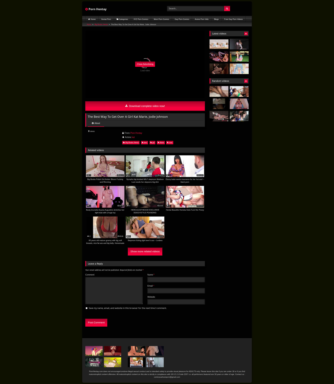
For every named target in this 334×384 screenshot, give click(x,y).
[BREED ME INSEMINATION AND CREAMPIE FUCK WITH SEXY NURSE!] (94, 362)
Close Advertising (145, 64)
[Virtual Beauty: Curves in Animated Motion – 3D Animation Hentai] (239, 44)
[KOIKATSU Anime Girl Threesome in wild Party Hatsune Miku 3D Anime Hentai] (239, 56)
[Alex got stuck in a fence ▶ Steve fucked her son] (112, 362)
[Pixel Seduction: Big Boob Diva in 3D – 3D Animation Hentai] (219, 56)
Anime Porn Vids (201, 19)
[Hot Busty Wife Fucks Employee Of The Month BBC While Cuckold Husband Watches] (239, 91)
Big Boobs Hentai (101, 24)
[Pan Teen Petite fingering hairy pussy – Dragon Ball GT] (94, 351)
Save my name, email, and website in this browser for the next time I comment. (128, 308)
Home (93, 19)
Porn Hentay (97, 9)
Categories (123, 19)
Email (150, 286)
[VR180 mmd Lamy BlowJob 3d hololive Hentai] (219, 44)
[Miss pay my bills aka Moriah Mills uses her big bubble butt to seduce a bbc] (136, 351)
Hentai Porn (106, 19)
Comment (89, 275)
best (145, 142)
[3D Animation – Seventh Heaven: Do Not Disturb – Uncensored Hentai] (239, 116)
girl (153, 142)
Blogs (216, 19)
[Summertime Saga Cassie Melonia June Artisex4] (136, 362)
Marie (162, 142)
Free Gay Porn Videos (233, 19)
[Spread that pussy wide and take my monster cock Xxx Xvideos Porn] (219, 91)
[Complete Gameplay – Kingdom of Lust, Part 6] (155, 351)
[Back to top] (326, 376)
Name (150, 275)
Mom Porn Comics (161, 19)
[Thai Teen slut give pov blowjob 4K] (155, 362)
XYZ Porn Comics (141, 19)
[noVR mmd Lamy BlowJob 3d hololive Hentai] (239, 69)
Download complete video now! (146, 106)
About (97, 123)
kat (133, 137)
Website (151, 297)
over (170, 142)
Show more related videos (145, 251)
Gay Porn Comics (182, 19)
